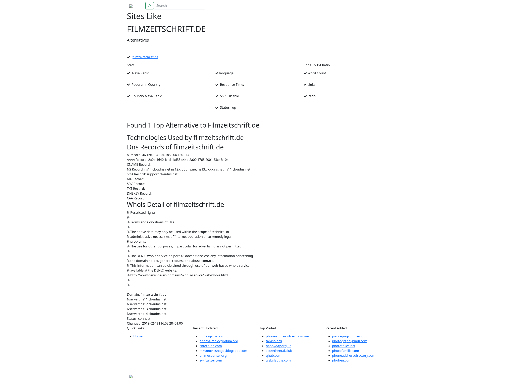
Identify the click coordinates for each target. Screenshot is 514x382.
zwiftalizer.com (211, 360)
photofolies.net (343, 346)
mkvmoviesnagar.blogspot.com (223, 350)
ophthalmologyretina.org (219, 341)
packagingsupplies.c (347, 336)
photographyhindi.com (349, 341)
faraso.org (274, 341)
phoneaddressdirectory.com (287, 336)
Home (378, 5)
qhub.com (273, 355)
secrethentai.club (279, 350)
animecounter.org (213, 355)
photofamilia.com (345, 350)
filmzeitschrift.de (145, 57)
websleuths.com (278, 360)
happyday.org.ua (278, 346)
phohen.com (341, 360)
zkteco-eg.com (211, 346)
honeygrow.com (212, 336)
